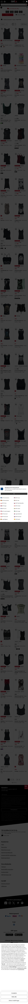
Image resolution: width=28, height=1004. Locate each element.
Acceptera (14, 993)
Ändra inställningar (14, 1000)
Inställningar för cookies (21, 968)
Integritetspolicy (21, 969)
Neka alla (14, 996)
